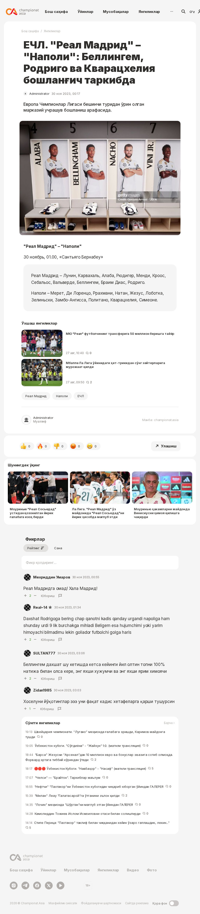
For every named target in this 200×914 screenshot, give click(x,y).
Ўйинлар (85, 11)
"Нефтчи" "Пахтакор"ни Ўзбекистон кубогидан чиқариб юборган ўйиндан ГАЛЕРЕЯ (98, 787)
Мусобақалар (116, 11)
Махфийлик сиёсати (63, 903)
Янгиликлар (149, 11)
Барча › (169, 723)
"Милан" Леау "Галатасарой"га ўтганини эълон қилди (76, 796)
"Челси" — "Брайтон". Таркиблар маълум (66, 777)
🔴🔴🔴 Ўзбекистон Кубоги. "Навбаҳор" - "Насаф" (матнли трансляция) (89, 768)
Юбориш (48, 596)
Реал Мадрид (35, 396)
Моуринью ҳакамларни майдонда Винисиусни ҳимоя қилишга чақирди (162, 513)
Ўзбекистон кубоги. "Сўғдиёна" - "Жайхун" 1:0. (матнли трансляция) (86, 746)
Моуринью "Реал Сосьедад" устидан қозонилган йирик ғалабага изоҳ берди (33, 513)
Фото (152, 870)
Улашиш (169, 446)
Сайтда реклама (137, 903)
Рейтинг (33, 548)
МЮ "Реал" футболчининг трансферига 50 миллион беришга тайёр (120, 334)
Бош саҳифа (56, 11)
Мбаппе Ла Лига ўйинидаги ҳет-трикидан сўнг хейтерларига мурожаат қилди (115, 365)
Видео (133, 870)
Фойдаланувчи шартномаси (101, 903)
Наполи (62, 396)
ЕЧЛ (81, 396)
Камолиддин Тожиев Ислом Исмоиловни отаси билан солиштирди (86, 814)
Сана (58, 548)
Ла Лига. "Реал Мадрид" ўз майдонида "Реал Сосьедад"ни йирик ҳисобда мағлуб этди (98, 513)
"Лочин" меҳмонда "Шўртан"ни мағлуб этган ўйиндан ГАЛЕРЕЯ (83, 805)
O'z (192, 12)
